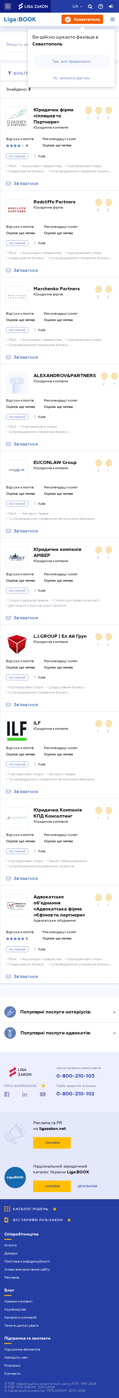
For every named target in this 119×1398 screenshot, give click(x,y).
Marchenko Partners (57, 288)
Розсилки (12, 1365)
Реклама (11, 1277)
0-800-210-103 (75, 1076)
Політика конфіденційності (27, 1261)
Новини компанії (18, 1301)
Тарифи (52, 1143)
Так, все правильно (71, 61)
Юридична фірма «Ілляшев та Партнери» (54, 116)
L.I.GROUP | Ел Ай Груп (60, 636)
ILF (37, 723)
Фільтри (22, 73)
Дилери (10, 1253)
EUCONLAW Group (55, 462)
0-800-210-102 (75, 1094)
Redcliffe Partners (54, 202)
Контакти (12, 1374)
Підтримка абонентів (22, 1349)
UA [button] (75, 6)
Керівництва (15, 1309)
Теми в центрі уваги (21, 1325)
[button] (7, 6)
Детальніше (87, 1186)
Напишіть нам (16, 1357)
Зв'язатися (26, 183)
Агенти (10, 1245)
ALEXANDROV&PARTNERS (65, 375)
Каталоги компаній (20, 1317)
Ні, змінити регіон (71, 78)
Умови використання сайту (27, 1269)
